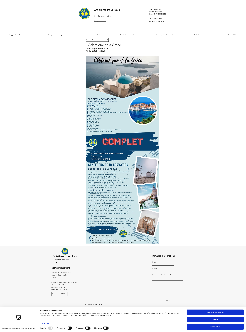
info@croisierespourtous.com (67, 282)
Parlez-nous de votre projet (161, 275)
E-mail (154, 268)
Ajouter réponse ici (184, 260)
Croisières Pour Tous (107, 10)
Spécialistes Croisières (60, 260)
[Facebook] (56, 262)
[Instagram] (53, 262)
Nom (154, 262)
